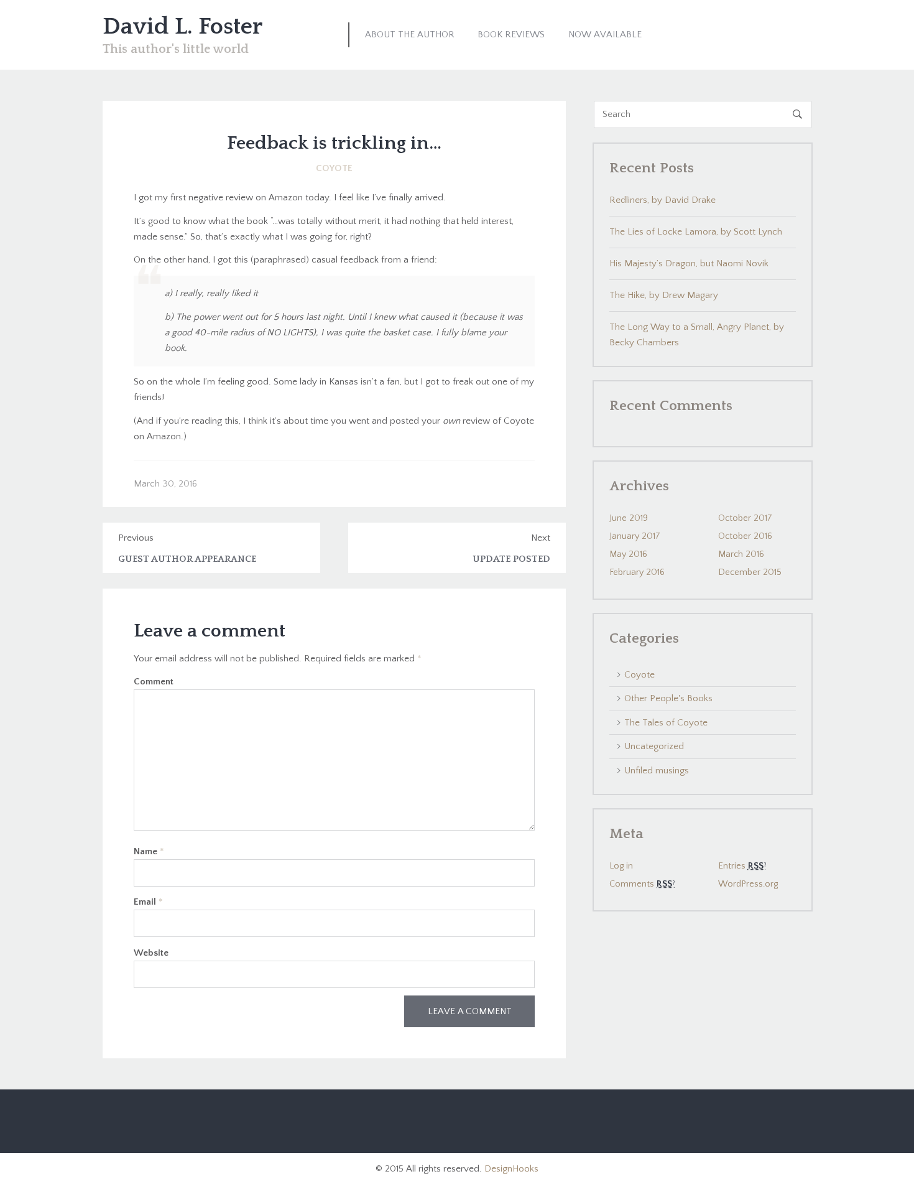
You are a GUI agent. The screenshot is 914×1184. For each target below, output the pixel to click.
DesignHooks (511, 1168)
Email (148, 902)
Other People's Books (668, 698)
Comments (640, 884)
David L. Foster (182, 27)
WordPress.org (748, 884)
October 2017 (745, 518)
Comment (153, 681)
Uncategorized (654, 746)
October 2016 (745, 536)
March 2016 (741, 554)
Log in (621, 866)
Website (151, 953)
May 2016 (628, 554)
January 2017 (634, 536)
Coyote (334, 168)
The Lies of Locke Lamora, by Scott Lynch (695, 231)
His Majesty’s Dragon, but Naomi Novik (689, 263)
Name (149, 851)
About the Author (410, 34)
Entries (741, 866)
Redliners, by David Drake (662, 200)
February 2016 (637, 572)
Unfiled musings (656, 770)
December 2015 (750, 572)
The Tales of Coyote (666, 722)
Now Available (605, 34)
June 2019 (628, 518)
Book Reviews (511, 34)
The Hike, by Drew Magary (663, 295)
